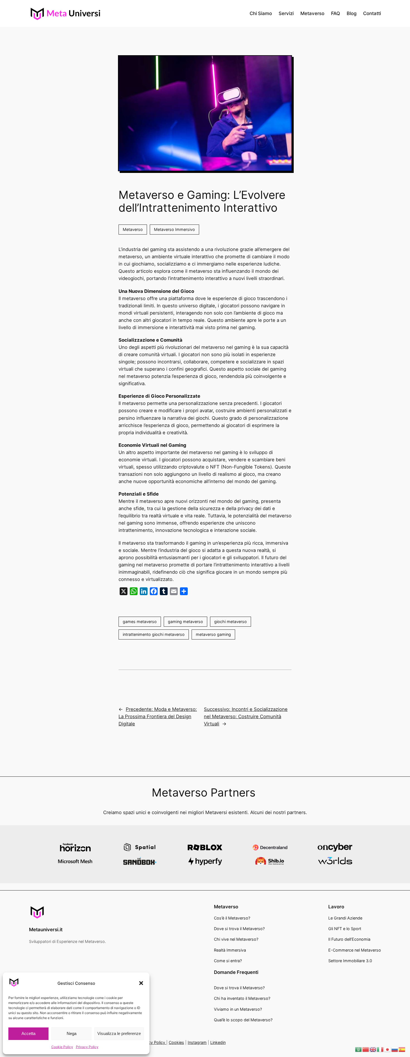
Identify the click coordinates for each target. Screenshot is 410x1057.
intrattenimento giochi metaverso (154, 634)
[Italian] (380, 1049)
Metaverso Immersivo (174, 229)
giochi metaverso (230, 621)
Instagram (197, 1042)
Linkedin (218, 1042)
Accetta (28, 1033)
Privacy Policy (87, 1047)
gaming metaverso (185, 621)
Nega (71, 1033)
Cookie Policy (62, 1047)
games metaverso (140, 621)
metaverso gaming (213, 634)
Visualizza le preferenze (119, 1033)
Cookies (176, 1042)
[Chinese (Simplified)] (366, 1049)
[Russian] (395, 1049)
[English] (373, 1049)
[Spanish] (402, 1049)
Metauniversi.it (45, 929)
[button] (141, 983)
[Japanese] (387, 1049)
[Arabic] (358, 1049)
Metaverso (133, 229)
